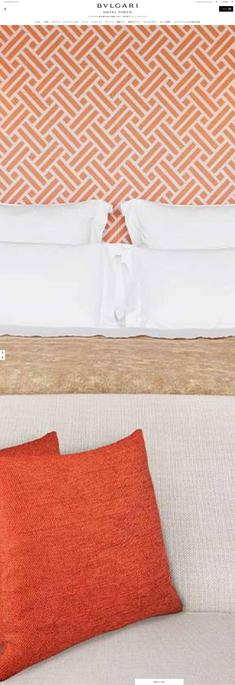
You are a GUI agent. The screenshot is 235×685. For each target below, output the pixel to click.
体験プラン (121, 22)
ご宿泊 (45, 22)
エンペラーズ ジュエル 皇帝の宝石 (186, 22)
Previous (2, 352)
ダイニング (56, 22)
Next (2, 357)
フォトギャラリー (150, 22)
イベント (85, 22)
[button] (205, 2)
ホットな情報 (165, 22)
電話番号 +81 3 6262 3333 (135, 16)
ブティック (109, 22)
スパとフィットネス (71, 22)
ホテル (37, 22)
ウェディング (97, 22)
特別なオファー (134, 22)
